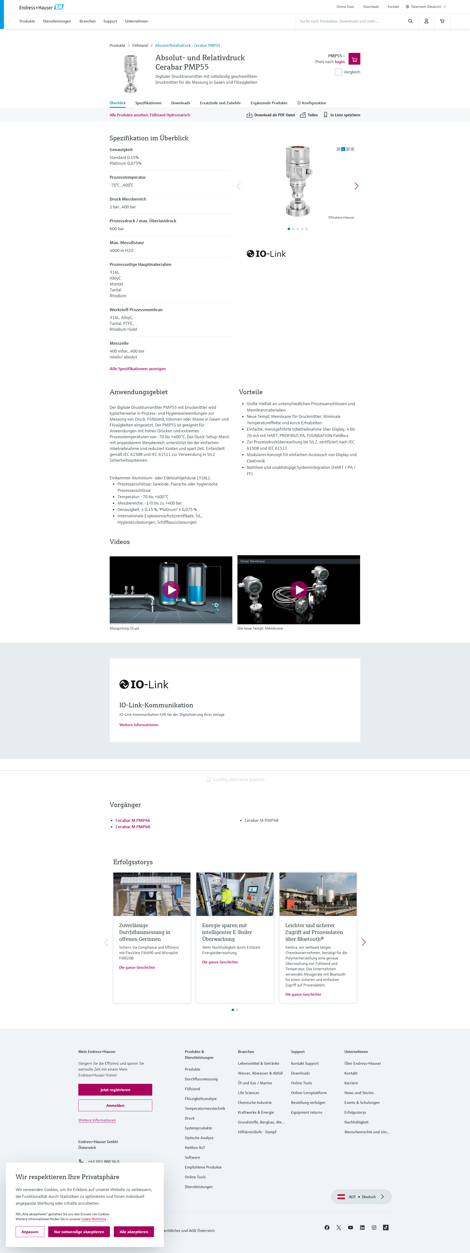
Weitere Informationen (138, 724)
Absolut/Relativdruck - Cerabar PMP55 (187, 45)
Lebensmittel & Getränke (258, 1063)
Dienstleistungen (199, 1186)
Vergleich (352, 72)
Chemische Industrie (255, 1102)
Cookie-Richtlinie (93, 1219)
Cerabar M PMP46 (133, 820)
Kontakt (393, 6)
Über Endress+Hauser (362, 1063)
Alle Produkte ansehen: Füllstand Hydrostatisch (150, 114)
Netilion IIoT (195, 1147)
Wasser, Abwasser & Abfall (260, 1073)
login (340, 61)
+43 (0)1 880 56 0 (103, 1161)
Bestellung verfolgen (308, 1102)
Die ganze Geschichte (137, 967)
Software (192, 1157)
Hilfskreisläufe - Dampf (257, 1131)
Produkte (117, 45)
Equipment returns (306, 1112)
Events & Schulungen (362, 1102)
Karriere (351, 1082)
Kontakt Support (304, 1063)
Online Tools (345, 6)
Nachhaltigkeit (356, 1122)
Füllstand (140, 45)
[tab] (120, 103)
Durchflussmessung (201, 1078)
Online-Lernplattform (309, 1092)
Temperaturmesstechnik (205, 1108)
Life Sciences (248, 1092)
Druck (190, 1118)
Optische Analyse (199, 1137)
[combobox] (428, 6)
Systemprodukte (198, 1127)
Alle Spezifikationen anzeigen (138, 368)
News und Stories (359, 1092)
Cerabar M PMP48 (133, 826)
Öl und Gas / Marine (255, 1082)
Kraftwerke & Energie (256, 1112)
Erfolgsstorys (355, 1112)
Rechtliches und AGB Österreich (188, 1230)
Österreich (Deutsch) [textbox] (426, 6)
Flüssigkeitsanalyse (201, 1098)
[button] (115, 1090)
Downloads (371, 6)
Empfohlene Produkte (203, 1167)
